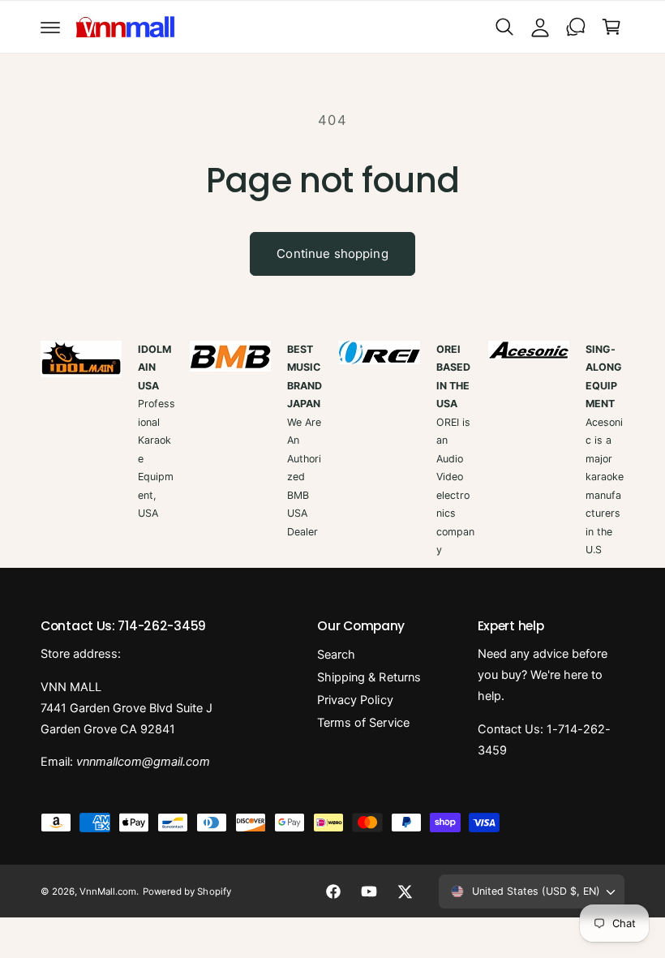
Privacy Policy (355, 700)
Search (336, 654)
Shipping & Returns (368, 677)
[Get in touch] (576, 27)
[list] (332, 450)
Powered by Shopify (186, 891)
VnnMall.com (107, 891)
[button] (50, 27)
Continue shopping (332, 253)
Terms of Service (363, 722)
